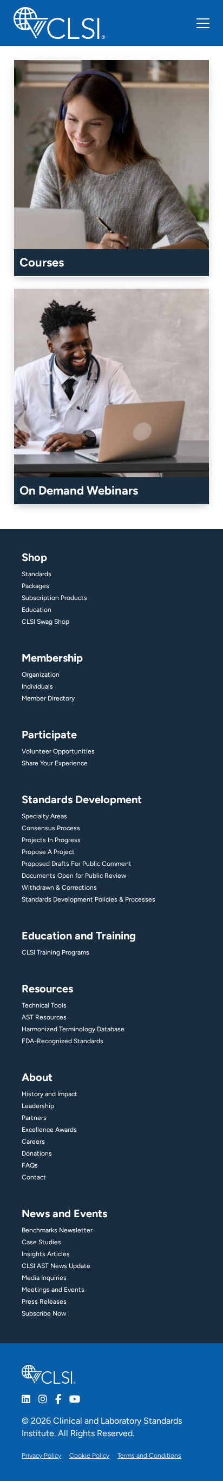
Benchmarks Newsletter (57, 1230)
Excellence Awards (49, 1129)
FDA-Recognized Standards (62, 1041)
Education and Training (79, 935)
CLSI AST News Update (56, 1266)
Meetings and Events (53, 1289)
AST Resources (44, 1017)
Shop (34, 557)
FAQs (30, 1165)
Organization (41, 674)
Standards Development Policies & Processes (88, 899)
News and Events (64, 1213)
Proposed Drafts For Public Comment (77, 864)
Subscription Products (54, 598)
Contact (34, 1177)
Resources (47, 988)
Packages (35, 586)
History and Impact (49, 1094)
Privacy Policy (41, 1455)
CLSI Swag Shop (45, 621)
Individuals (37, 686)
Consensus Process (51, 828)
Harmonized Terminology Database (73, 1029)
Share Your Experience (55, 763)
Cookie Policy (89, 1455)
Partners (34, 1118)
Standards (36, 574)
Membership (52, 657)
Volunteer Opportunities (58, 751)
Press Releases (44, 1301)
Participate (49, 734)
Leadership (38, 1106)
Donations (37, 1153)
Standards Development (82, 799)
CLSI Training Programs (55, 952)
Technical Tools (44, 1005)
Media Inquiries (44, 1278)
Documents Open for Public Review (74, 875)
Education (36, 609)
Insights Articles (46, 1254)
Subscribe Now (44, 1313)
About (37, 1077)
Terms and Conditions (149, 1455)
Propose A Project (48, 852)
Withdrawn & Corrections (59, 887)
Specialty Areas (44, 816)
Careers (33, 1141)
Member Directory (48, 698)
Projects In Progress (51, 840)
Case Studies (41, 1242)
